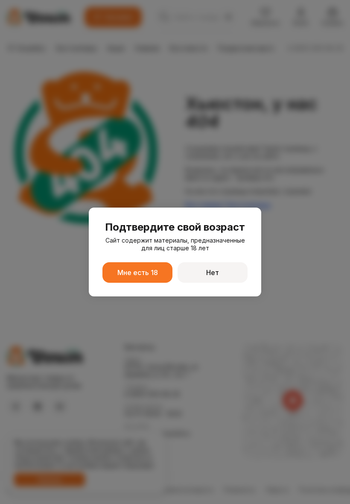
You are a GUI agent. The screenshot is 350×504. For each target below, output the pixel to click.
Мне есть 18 (137, 272)
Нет (212, 272)
